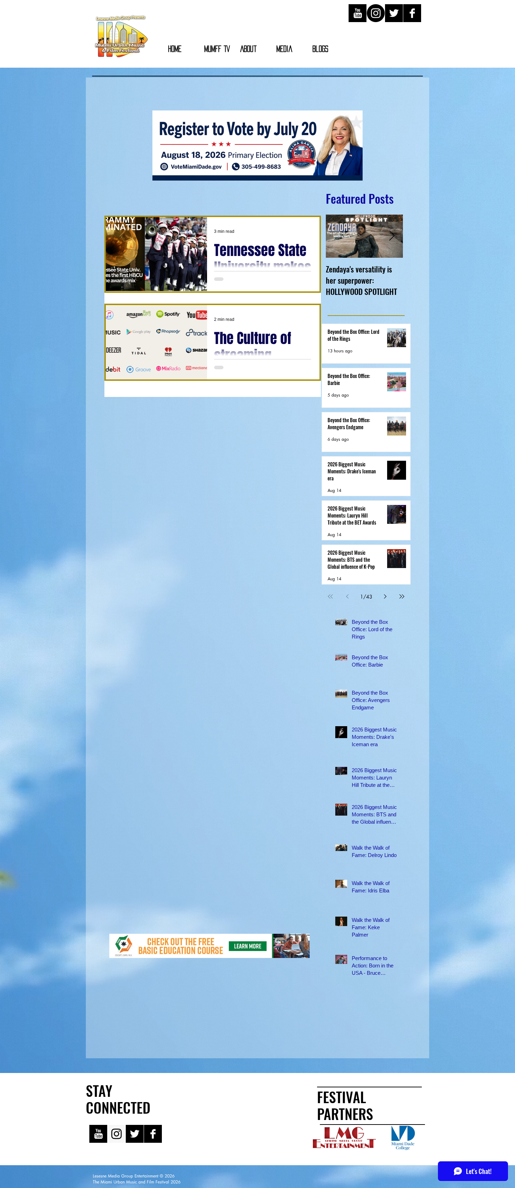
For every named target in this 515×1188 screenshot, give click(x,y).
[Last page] (402, 596)
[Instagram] (376, 13)
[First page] (330, 596)
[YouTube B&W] (357, 13)
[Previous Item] (337, 236)
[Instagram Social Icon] (116, 1134)
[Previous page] (347, 596)
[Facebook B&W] (412, 13)
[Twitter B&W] (394, 13)
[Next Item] (392, 236)
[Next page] (385, 596)
